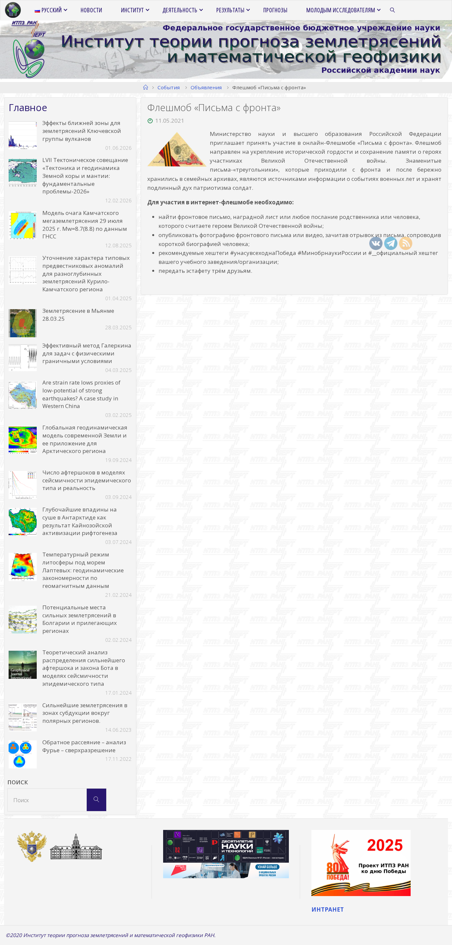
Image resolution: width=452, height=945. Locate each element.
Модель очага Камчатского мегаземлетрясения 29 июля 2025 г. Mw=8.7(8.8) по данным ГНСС (84, 224)
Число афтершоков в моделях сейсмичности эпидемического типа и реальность (86, 480)
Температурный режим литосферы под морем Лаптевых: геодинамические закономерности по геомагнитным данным (83, 570)
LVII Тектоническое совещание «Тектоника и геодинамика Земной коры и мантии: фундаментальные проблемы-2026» (85, 175)
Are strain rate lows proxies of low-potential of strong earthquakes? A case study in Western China (81, 394)
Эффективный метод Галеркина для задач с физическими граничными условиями (86, 353)
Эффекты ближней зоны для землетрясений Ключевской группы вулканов (81, 131)
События (169, 87)
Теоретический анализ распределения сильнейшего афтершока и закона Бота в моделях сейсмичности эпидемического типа (83, 667)
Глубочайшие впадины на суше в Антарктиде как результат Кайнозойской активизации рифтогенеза (79, 521)
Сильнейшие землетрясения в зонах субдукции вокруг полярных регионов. (84, 713)
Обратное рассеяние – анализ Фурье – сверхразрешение (84, 746)
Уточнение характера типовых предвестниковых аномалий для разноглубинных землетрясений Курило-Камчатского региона (86, 273)
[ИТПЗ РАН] (13, 10)
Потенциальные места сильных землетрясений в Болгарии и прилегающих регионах (79, 619)
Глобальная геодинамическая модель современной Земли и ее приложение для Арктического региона (84, 439)
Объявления (206, 87)
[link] (393, 10)
